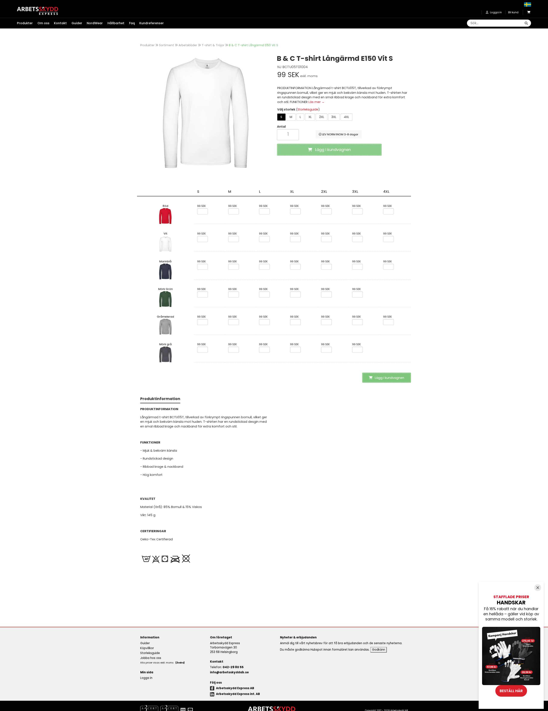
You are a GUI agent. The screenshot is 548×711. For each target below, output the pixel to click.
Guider (76, 23)
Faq (132, 23)
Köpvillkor (147, 648)
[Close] (537, 587)
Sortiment (166, 45)
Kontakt (60, 23)
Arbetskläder (188, 45)
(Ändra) (180, 662)
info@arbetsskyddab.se (229, 672)
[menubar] (92, 23)
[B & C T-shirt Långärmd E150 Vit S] (205, 112)
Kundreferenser (151, 23)
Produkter (147, 45)
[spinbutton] (288, 134)
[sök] (526, 23)
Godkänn (378, 650)
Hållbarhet (115, 23)
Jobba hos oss (150, 658)
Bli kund (513, 12)
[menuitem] (27, 23)
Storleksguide (308, 109)
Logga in (146, 678)
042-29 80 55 (233, 667)
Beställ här (511, 690)
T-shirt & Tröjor (213, 45)
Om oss (43, 23)
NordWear (95, 23)
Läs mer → (316, 102)
